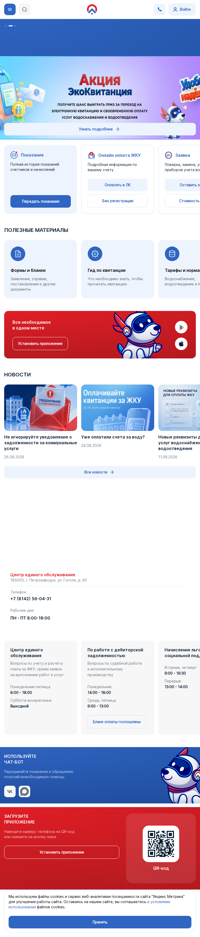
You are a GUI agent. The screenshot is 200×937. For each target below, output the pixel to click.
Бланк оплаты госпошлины (117, 721)
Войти (185, 9)
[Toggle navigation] (10, 9)
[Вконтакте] (10, 791)
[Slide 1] (6, 25)
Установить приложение (40, 343)
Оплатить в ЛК (118, 185)
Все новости (95, 472)
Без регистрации (117, 201)
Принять (100, 922)
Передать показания (40, 201)
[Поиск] (24, 9)
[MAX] (24, 791)
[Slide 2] (11, 25)
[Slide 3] (15, 25)
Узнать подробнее (96, 129)
